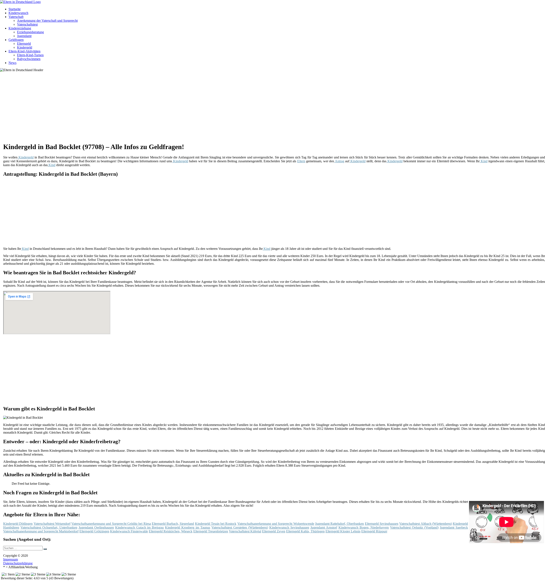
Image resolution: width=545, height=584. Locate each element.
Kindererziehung (20, 28)
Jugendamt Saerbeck (454, 527)
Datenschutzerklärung (18, 563)
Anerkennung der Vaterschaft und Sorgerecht (47, 20)
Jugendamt (24, 36)
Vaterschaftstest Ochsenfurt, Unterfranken (48, 527)
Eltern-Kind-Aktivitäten (24, 51)
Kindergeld (24, 47)
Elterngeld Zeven (273, 531)
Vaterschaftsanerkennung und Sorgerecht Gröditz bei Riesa (111, 523)
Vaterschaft (16, 17)
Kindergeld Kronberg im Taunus (187, 527)
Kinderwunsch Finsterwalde (129, 531)
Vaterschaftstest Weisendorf (52, 523)
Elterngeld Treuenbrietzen (210, 531)
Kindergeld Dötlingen (18, 523)
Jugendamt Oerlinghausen (96, 527)
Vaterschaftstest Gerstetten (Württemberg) (239, 527)
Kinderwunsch (18, 13)
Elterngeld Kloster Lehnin (343, 531)
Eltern (301, 161)
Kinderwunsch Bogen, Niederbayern (363, 527)
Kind (483, 161)
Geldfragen (16, 40)
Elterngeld (24, 43)
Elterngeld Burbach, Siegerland (173, 523)
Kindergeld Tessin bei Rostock (216, 523)
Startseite (15, 9)
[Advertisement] (134, 108)
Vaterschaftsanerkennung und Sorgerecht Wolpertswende (275, 523)
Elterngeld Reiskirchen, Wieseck (170, 531)
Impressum (10, 559)
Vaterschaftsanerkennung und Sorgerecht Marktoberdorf (41, 531)
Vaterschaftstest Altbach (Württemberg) (425, 523)
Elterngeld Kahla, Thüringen (305, 531)
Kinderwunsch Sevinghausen (289, 527)
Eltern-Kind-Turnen (30, 55)
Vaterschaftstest (27, 24)
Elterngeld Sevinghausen (381, 523)
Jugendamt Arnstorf (323, 527)
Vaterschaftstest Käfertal (245, 531)
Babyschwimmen (28, 59)
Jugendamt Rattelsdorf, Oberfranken (339, 523)
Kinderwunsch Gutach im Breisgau (139, 527)
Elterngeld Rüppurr (374, 531)
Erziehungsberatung (30, 32)
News (12, 63)
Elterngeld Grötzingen (94, 531)
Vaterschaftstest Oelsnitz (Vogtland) (414, 527)
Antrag (339, 161)
